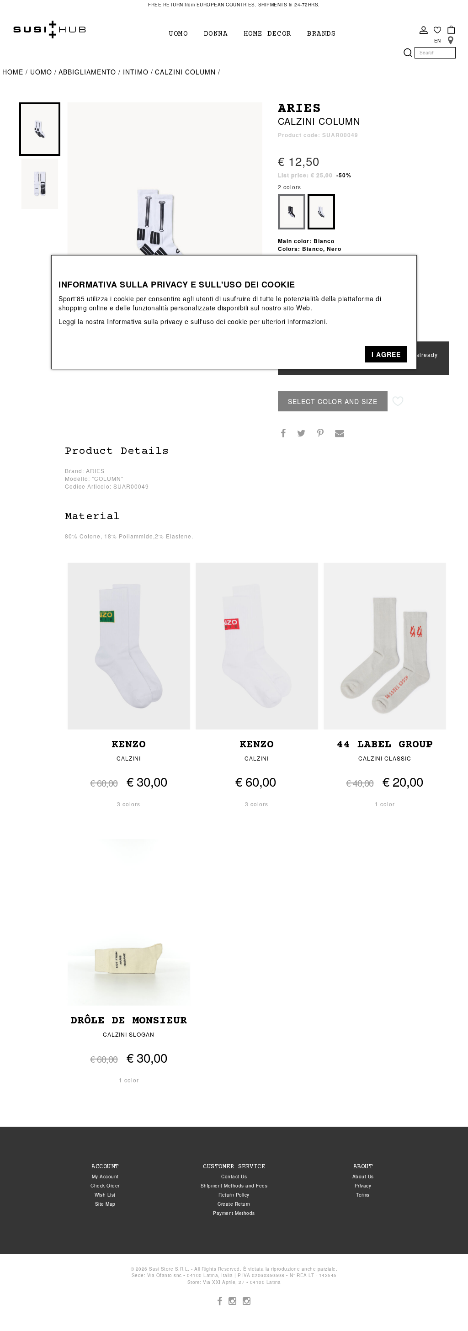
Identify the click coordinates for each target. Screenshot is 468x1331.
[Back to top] (442, 1305)
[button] (386, 354)
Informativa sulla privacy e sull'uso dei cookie (177, 321)
